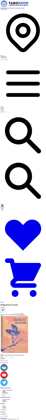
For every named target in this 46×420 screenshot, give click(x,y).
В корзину (2, 358)
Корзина (2, 302)
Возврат (4, 400)
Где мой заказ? (5, 393)
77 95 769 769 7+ (3, 57)
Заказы (4, 391)
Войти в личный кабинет (7, 390)
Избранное (5, 392)
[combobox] (5, 112)
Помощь (4, 401)
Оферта (4, 407)
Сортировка (3, 307)
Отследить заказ (4, 9)
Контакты (4, 406)
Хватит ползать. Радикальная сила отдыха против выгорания (12, 355)
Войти (4, 395)
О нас (4, 405)
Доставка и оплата (6, 399)
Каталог (2, 108)
